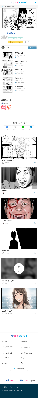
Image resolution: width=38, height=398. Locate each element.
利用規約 (4, 387)
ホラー (20, 38)
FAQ (22, 358)
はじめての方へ (25, 347)
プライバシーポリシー (16, 387)
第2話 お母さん (19, 78)
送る (23, 129)
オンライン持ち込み (7, 353)
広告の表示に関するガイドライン (9, 347)
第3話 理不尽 (18, 69)
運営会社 (19, 390)
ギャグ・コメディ (12, 38)
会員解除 (4, 363)
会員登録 (4, 341)
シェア (7, 129)
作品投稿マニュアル (26, 341)
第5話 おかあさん (19, 53)
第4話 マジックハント (21, 61)
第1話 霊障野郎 (19, 86)
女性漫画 (4, 38)
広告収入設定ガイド (26, 353)
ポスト (15, 129)
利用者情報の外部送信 (8, 390)
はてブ (30, 129)
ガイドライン (6, 358)
